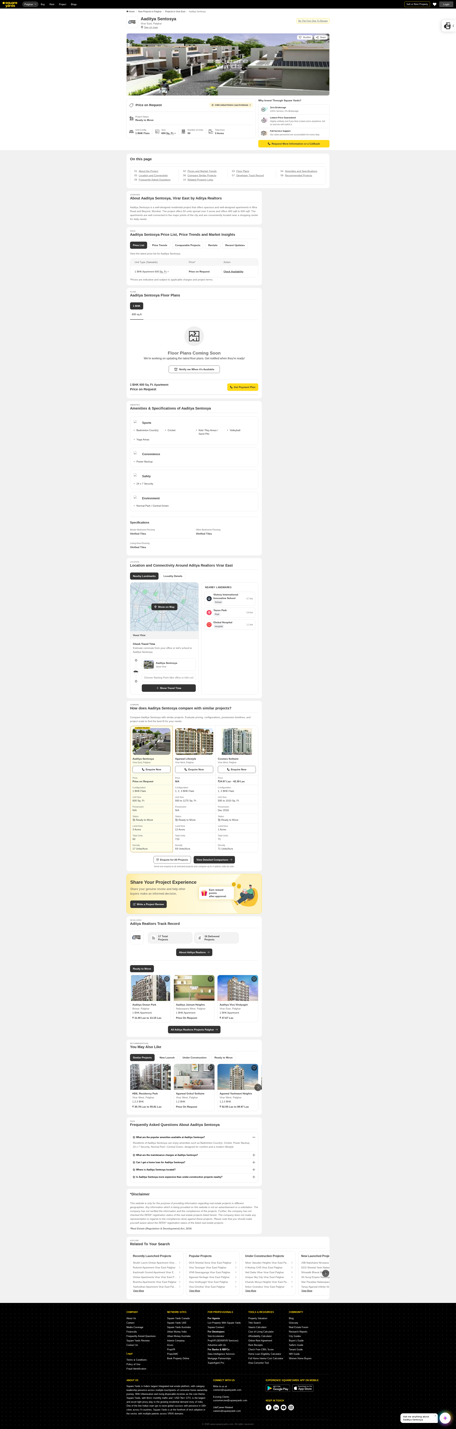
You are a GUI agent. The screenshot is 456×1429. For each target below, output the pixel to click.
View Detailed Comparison (212, 859)
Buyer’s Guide (296, 1340)
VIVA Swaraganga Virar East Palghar (209, 1272)
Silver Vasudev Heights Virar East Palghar (267, 1262)
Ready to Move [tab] (223, 1057)
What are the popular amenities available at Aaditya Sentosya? (170, 1137)
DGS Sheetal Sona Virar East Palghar (210, 1262)
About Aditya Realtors (192, 952)
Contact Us (132, 1345)
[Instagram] (291, 1407)
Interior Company (176, 1340)
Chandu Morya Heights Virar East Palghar (267, 1281)
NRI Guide (294, 1354)
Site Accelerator (216, 1336)
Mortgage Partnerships (219, 1358)
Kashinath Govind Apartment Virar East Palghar (155, 1272)
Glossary (293, 1322)
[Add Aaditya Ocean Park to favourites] (167, 979)
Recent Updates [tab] (235, 245)
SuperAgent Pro (216, 1363)
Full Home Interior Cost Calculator (265, 1358)
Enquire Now (153, 769)
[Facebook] (268, 1407)
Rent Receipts (255, 1345)
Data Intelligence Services (221, 1354)
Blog (291, 1318)
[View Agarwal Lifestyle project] (194, 741)
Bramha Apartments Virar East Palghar (155, 1281)
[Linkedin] (276, 1407)
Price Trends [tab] (159, 245)
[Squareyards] (10, 5)
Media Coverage (134, 1327)
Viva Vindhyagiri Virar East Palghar (208, 1281)
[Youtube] (283, 1407)
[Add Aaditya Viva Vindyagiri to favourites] (254, 979)
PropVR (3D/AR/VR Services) (223, 1340)
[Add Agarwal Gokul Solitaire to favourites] (210, 1068)
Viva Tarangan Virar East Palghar (207, 1267)
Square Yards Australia (179, 1327)
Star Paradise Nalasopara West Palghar (323, 1281)
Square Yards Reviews (138, 1340)
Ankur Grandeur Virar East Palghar (264, 1286)
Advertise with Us (217, 1345)
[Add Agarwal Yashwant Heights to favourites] (254, 1068)
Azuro (170, 1345)
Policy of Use (133, 1364)
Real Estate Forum (298, 1327)
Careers (130, 1322)
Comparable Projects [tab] (187, 245)
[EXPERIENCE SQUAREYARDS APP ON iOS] (303, 1391)
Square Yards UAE (176, 1322)
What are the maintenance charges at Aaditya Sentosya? (167, 1155)
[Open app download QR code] (449, 26)
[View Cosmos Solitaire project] (237, 741)
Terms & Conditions (136, 1359)
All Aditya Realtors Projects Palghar (192, 1029)
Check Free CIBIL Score (261, 1349)
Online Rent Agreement (260, 1340)
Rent (52, 4)
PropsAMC (172, 1354)
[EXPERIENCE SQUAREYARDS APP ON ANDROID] (278, 1391)
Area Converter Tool (258, 1363)
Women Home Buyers (300, 1358)
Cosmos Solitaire (228, 758)
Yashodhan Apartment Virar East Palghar (155, 1286)
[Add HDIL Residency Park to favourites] (167, 1068)
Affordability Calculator (260, 1336)
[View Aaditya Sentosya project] (151, 741)
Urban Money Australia (178, 1336)
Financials (131, 1331)
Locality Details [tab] (173, 576)
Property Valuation (257, 1318)
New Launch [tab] (167, 1057)
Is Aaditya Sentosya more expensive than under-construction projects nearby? (179, 1177)
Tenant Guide (296, 1349)
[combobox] (169, 677)
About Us (131, 1318)
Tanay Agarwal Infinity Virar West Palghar (323, 1286)
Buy (43, 4)
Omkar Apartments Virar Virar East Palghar (155, 1277)
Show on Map (166, 606)
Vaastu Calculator (257, 1327)
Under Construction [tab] (195, 1057)
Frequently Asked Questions (141, 1336)
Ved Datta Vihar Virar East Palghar (264, 1272)
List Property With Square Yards (224, 1322)
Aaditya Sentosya (143, 758)
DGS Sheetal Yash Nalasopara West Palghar (323, 1267)
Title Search (254, 1322)
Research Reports (298, 1331)
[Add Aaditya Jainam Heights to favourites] (210, 979)
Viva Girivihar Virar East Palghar (207, 1286)
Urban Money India (176, 1331)
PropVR (171, 1349)
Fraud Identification (136, 1368)
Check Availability (233, 271)
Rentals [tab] (212, 245)
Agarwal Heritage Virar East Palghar (209, 1277)
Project (62, 4)
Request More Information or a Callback (296, 143)
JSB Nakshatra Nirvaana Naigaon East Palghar (323, 1262)
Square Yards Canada (178, 1318)
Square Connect (216, 1327)
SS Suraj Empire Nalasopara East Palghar (323, 1277)
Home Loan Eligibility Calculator (264, 1354)
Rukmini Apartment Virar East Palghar (154, 1267)
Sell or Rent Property (417, 4)
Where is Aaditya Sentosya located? (156, 1169)
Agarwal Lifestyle (185, 758)
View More (138, 1290)
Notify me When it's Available (196, 369)
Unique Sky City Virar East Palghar (264, 1277)
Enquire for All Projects (174, 859)
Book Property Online (178, 1358)
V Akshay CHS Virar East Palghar (264, 1267)
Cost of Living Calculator (261, 1331)
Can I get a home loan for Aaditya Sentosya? (160, 1162)
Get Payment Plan (244, 387)
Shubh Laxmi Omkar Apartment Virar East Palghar (155, 1262)
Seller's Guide (296, 1345)
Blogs (74, 4)
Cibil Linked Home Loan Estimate (231, 105)
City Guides (295, 1336)
